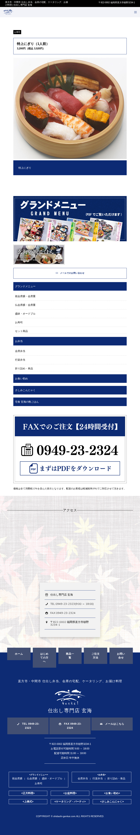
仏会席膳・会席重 (25, 304)
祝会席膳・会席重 (25, 296)
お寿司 (17, 32)
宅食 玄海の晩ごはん (27, 401)
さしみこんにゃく (25, 390)
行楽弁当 (20, 359)
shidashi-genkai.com (64, 816)
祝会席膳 (17, 778)
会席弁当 (20, 351)
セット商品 (21, 331)
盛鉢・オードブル (25, 313)
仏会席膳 (32, 778)
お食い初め (21, 378)
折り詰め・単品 (24, 368)
